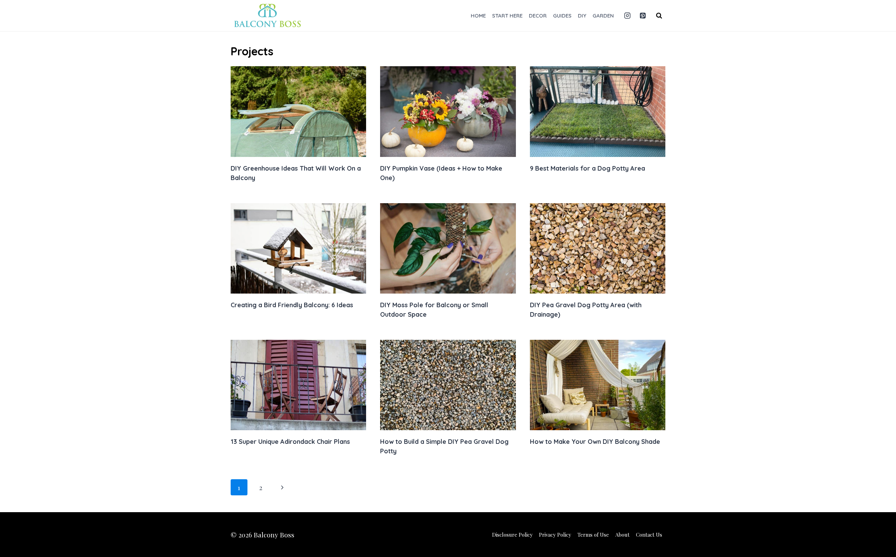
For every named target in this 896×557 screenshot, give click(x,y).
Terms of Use (593, 534)
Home (478, 15)
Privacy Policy (555, 534)
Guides (562, 15)
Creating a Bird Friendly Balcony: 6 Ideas (292, 305)
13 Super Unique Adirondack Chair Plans (290, 442)
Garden (603, 15)
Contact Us (649, 534)
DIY (582, 15)
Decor (538, 15)
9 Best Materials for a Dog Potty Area (587, 168)
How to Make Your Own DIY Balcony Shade (595, 442)
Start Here (507, 15)
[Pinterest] (642, 15)
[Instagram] (627, 15)
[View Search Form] (659, 15)
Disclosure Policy (512, 534)
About (622, 534)
